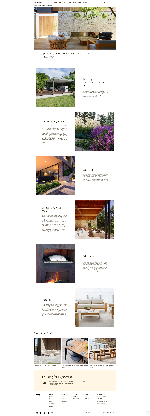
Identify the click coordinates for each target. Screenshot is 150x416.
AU (110, 412)
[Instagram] (37, 413)
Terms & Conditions (97, 412)
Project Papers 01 (76, 398)
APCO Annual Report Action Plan (102, 401)
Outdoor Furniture (64, 401)
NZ (111, 412)
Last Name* (98, 377)
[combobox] (109, 2)
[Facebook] (40, 413)
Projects (74, 2)
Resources (85, 2)
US (113, 412)
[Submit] (104, 3)
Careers (50, 398)
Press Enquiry (51, 404)
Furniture (65, 2)
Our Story (50, 401)
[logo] (38, 2)
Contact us (51, 396)
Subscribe (84, 386)
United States (87, 398)
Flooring (55, 2)
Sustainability (51, 406)
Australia (86, 396)
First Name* (85, 377)
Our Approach (51, 403)
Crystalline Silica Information (101, 403)
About (69, 2)
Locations (79, 2)
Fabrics (62, 403)
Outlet (90, 2)
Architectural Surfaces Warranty (102, 396)
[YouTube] (52, 413)
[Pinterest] (44, 413)
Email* (83, 381)
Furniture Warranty (99, 398)
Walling (60, 2)
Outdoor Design (36, 5)
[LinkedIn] (48, 413)
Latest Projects (75, 396)
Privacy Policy (103, 412)
